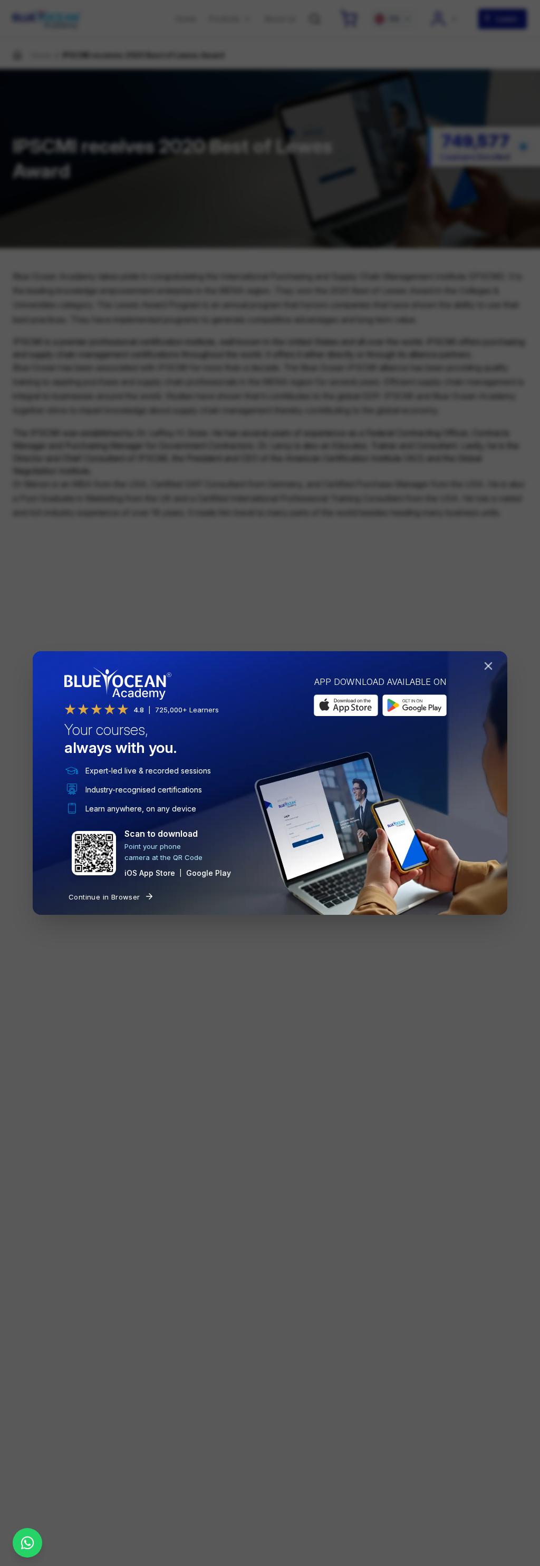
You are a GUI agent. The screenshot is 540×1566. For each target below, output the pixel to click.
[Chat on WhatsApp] (27, 1543)
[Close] (490, 668)
